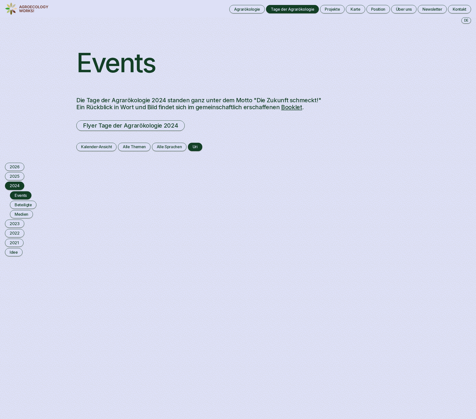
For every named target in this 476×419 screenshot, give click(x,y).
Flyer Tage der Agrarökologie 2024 (130, 125)
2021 (14, 242)
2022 (15, 233)
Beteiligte (23, 204)
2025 (15, 176)
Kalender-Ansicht (96, 146)
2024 (15, 185)
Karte (355, 9)
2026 (15, 166)
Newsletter (432, 9)
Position (378, 9)
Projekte (332, 9)
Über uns (404, 9)
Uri (195, 146)
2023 (15, 223)
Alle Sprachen (169, 146)
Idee (14, 251)
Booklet (291, 107)
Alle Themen (134, 146)
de (466, 20)
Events (21, 195)
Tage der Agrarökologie (292, 9)
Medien (21, 214)
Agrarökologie (247, 9)
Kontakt (459, 9)
